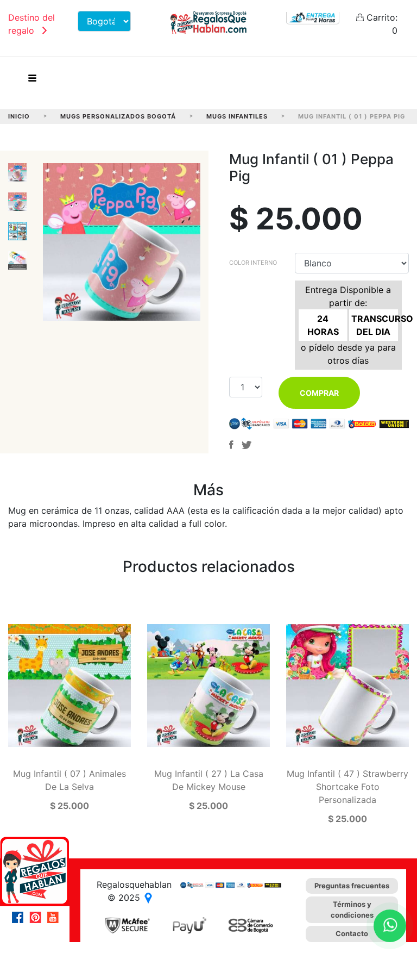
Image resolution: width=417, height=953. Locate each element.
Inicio (19, 116)
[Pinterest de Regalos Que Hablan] (38, 917)
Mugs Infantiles (237, 116)
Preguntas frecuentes (351, 885)
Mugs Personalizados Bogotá (118, 116)
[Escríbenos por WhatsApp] (390, 926)
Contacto (352, 933)
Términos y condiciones (352, 909)
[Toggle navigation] (32, 81)
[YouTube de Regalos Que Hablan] (55, 917)
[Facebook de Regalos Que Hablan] (20, 917)
